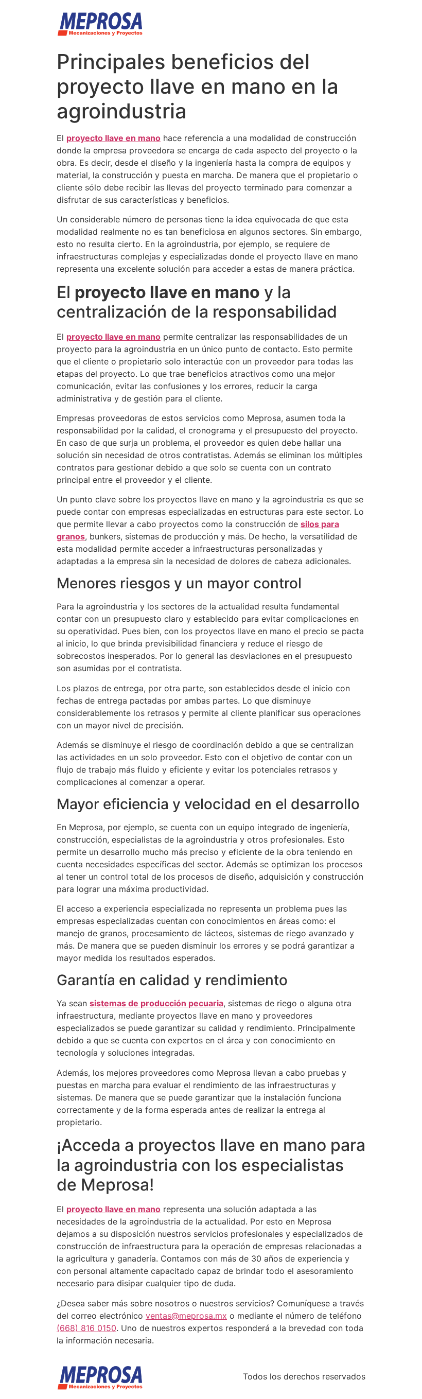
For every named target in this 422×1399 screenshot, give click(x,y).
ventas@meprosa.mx (186, 1315)
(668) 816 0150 (86, 1328)
